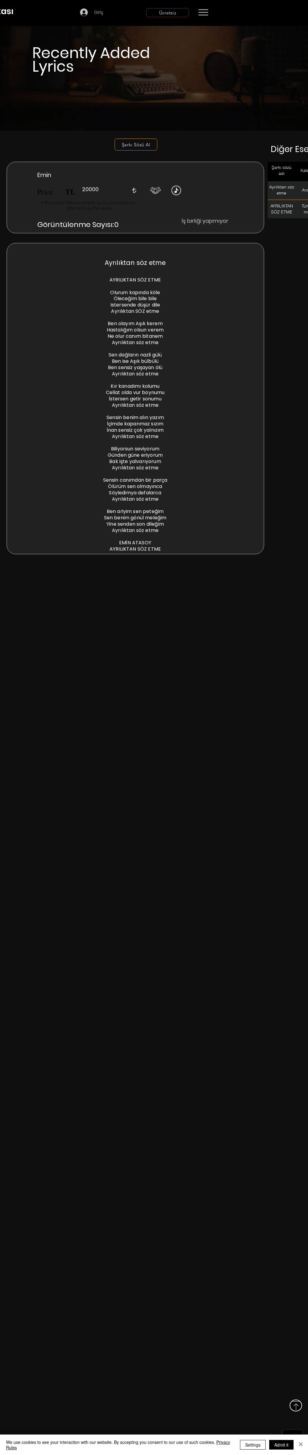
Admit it (281, 1445)
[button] (134, 190)
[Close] (300, 1444)
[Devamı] (238, 13)
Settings (252, 1445)
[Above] (296, 1405)
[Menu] (203, 12)
